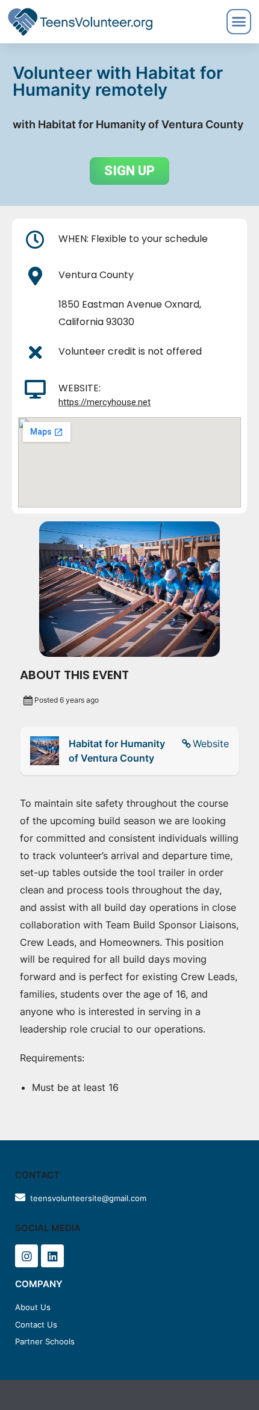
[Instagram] (26, 1255)
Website (211, 744)
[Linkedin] (52, 1255)
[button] (129, 171)
